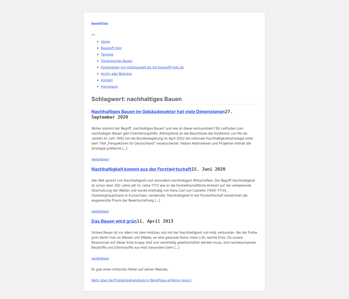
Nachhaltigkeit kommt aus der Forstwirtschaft (141, 169)
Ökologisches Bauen (116, 61)
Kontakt (107, 80)
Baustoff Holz (99, 23)
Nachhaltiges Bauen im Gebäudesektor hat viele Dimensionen (158, 111)
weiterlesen (100, 159)
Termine (107, 54)
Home (105, 41)
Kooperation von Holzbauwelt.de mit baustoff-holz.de (142, 67)
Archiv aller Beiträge (116, 74)
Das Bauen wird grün (114, 221)
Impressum (109, 86)
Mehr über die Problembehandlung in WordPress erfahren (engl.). (141, 280)
